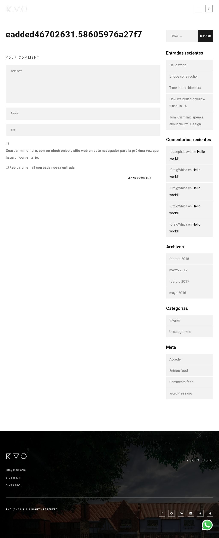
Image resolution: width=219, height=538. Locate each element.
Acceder (175, 359)
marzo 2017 (178, 270)
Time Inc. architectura (185, 88)
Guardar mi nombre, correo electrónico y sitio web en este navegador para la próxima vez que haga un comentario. (82, 154)
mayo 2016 (177, 293)
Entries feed (178, 371)
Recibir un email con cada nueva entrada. (42, 168)
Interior (174, 320)
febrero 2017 (179, 281)
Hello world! (178, 65)
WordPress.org (180, 393)
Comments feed (181, 382)
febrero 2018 (179, 259)
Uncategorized (180, 332)
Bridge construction (183, 76)
